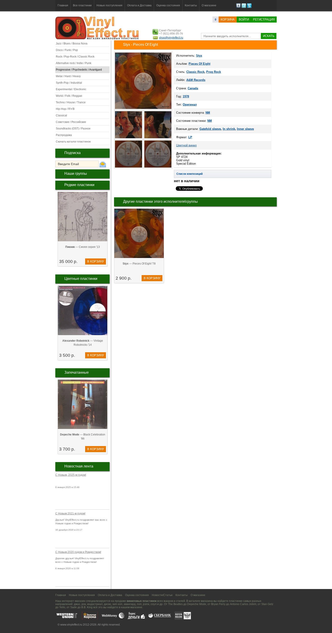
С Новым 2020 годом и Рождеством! (78, 552)
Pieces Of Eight (199, 63)
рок (84, 604)
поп (139, 604)
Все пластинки (82, 5)
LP (190, 137)
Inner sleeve (245, 129)
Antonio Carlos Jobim (243, 604)
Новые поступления (109, 5)
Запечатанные (76, 372)
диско (107, 604)
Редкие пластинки (79, 185)
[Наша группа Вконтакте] (238, 7)
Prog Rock (213, 72)
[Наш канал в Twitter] (243, 7)
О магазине (209, 5)
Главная (63, 5)
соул (154, 604)
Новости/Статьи (162, 595)
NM (208, 112)
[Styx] (143, 109)
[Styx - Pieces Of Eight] (128, 138)
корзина (228, 19)
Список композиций (189, 173)
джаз (77, 604)
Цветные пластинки (80, 279)
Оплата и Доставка (139, 5)
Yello (62, 607)
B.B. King (87, 607)
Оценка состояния (168, 5)
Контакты (191, 5)
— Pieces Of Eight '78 (139, 263)
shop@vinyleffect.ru (171, 37)
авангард (130, 604)
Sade (73, 607)
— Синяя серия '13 (82, 247)
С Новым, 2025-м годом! (70, 474)
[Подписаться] (102, 164)
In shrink (229, 129)
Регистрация (264, 19)
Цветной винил (186, 145)
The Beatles (175, 604)
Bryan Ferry (218, 604)
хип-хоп (117, 604)
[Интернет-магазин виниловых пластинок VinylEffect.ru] (97, 38)
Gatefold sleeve (210, 129)
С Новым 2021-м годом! (70, 513)
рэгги (146, 604)
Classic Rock (195, 72)
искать (268, 36)
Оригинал (190, 104)
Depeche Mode (196, 604)
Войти (244, 19)
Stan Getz (267, 604)
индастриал (95, 604)
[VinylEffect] (249, 7)
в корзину (95, 261)
